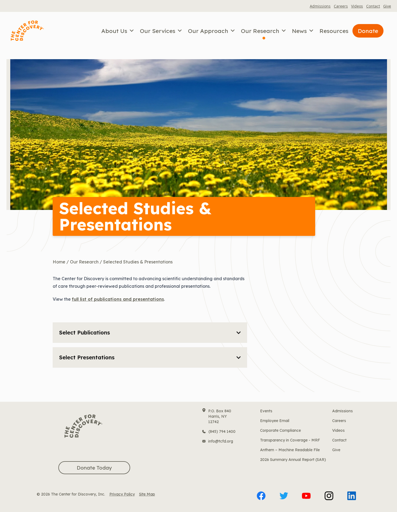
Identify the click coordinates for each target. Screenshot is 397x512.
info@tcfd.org (220, 441)
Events (266, 411)
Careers (341, 6)
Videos (357, 6)
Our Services (157, 30)
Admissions (320, 6)
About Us (114, 30)
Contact (373, 6)
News (299, 30)
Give (387, 6)
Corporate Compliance (280, 430)
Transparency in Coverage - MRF (290, 440)
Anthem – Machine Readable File (290, 449)
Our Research (260, 30)
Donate (368, 30)
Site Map (147, 494)
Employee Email (274, 420)
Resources (333, 30)
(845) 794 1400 (221, 431)
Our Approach (208, 30)
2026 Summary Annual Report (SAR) (293, 459)
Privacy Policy (122, 494)
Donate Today (94, 467)
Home (59, 262)
